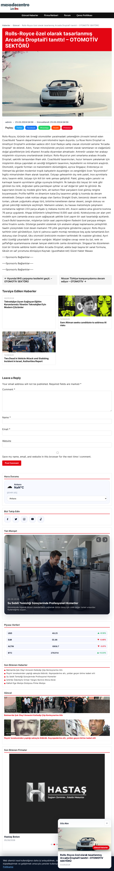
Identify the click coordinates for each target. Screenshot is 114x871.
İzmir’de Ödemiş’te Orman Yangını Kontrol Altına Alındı (31, 680)
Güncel (16, 25)
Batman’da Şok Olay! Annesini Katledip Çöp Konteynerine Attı (34, 670)
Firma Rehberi (51, 15)
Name (6, 417)
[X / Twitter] (15, 519)
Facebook (31, 128)
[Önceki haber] (98, 539)
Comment (8, 389)
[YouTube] (32, 519)
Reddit (56, 128)
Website (6, 440)
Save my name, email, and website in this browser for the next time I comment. (46, 456)
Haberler (6, 25)
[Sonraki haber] (104, 539)
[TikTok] (40, 519)
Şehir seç (12, 492)
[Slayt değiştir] (52, 844)
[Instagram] (24, 519)
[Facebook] (7, 519)
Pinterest (67, 128)
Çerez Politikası (84, 15)
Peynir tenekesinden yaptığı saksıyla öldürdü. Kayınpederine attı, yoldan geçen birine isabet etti (50, 673)
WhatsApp (44, 128)
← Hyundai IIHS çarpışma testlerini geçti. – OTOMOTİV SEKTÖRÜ (28, 280)
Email (6, 429)
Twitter (19, 128)
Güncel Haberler (30, 15)
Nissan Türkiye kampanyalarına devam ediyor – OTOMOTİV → (83, 280)
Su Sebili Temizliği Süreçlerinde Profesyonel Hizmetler (31, 676)
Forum (67, 15)
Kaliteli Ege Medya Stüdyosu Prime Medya (25, 683)
